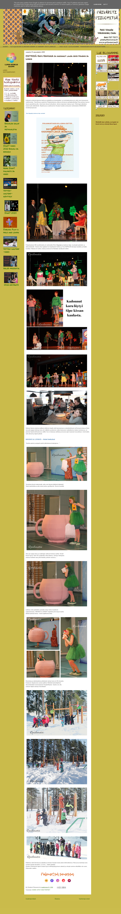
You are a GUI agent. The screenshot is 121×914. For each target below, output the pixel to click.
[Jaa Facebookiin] (63, 887)
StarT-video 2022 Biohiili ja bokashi (10, 148)
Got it (105, 4)
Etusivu (57, 899)
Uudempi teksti (31, 899)
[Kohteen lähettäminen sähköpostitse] (58, 887)
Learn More (97, 4)
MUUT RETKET (45, 890)
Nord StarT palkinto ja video (9, 171)
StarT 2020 (11, 213)
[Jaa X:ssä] (61, 887)
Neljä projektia (11, 268)
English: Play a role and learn (11, 231)
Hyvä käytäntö (11, 284)
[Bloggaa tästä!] (60, 887)
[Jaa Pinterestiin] (65, 887)
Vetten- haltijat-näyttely (7, 193)
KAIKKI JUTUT (36, 890)
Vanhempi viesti (84, 899)
